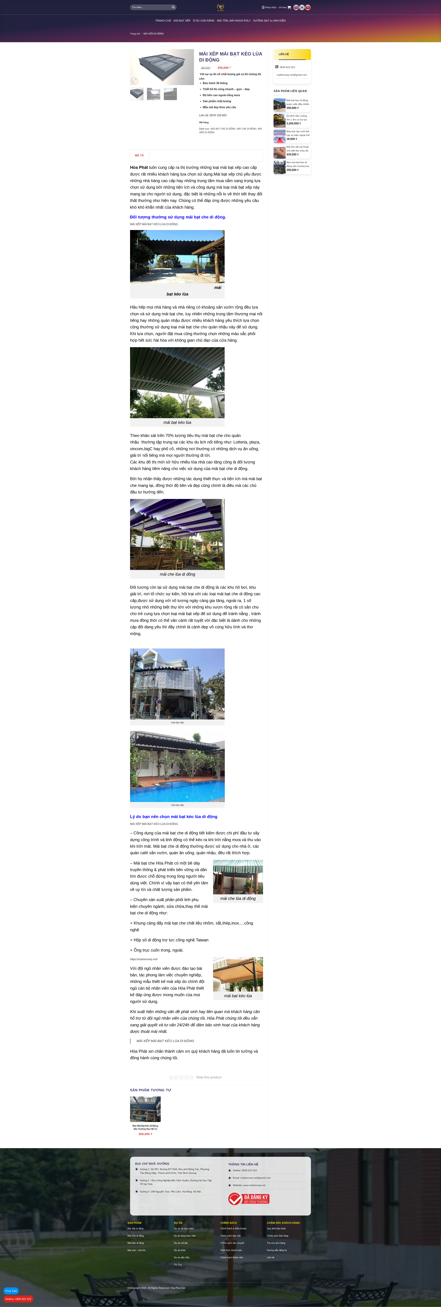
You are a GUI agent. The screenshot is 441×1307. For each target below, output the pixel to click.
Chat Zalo (11, 1290)
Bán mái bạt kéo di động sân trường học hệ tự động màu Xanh (145, 1127)
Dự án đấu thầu (181, 1257)
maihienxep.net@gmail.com (292, 74)
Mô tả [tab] (139, 155)
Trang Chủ (163, 20)
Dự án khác (180, 1250)
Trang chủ (135, 33)
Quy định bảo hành (276, 1228)
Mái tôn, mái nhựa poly (234, 20)
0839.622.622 (287, 67)
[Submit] (173, 7)
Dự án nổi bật (181, 1243)
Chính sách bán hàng (277, 1235)
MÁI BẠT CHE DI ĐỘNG (223, 128)
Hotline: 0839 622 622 (18, 1299)
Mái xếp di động (135, 1228)
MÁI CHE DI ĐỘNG (247, 128)
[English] (296, 7)
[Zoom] (134, 81)
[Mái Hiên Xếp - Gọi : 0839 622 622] (220, 7)
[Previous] (136, 67)
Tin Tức (178, 1264)
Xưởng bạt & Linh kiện (269, 20)
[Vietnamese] (308, 7)
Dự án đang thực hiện (185, 1235)
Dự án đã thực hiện (183, 1228)
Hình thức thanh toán (231, 1250)
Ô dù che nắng (204, 20)
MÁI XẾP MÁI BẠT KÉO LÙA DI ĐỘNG (154, 224)
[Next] (188, 67)
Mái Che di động (135, 1235)
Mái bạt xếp (182, 20)
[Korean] (302, 7)
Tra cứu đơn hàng (276, 1243)
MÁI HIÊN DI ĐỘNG (153, 33)
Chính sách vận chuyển (232, 1243)
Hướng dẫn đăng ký (277, 1250)
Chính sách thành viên (231, 1257)
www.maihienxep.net (254, 1185)
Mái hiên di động (135, 1243)
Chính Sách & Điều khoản (233, 1228)
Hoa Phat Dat (178, 1287)
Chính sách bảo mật (230, 1235)
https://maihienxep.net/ (143, 959)
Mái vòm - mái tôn (136, 1250)
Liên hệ (270, 1257)
